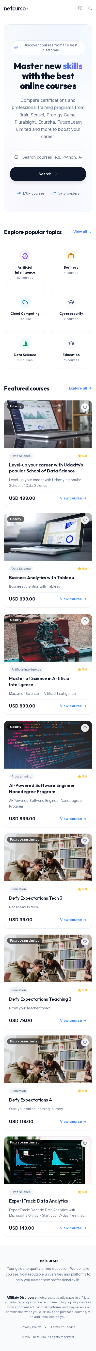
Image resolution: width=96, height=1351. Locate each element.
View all (80, 232)
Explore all (78, 388)
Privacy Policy (31, 1327)
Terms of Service (63, 1327)
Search (45, 174)
